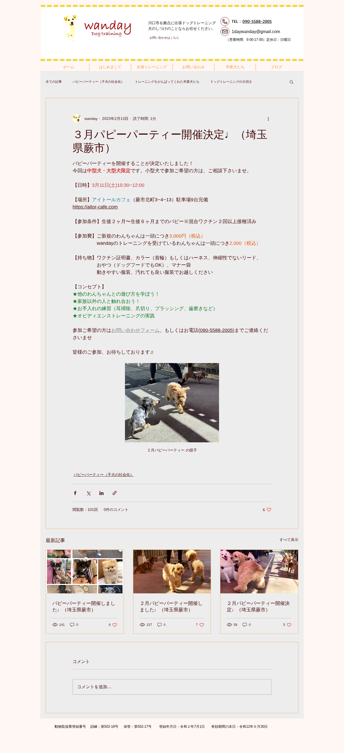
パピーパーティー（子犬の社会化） (98, 82)
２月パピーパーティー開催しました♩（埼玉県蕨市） (171, 606)
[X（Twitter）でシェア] (88, 493)
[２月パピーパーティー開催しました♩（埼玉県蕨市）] (172, 571)
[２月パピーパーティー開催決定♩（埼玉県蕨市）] (259, 571)
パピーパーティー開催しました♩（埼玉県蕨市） (83, 606)
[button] (291, 82)
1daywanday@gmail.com (256, 31)
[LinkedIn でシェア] (101, 493)
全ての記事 (54, 82)
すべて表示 (289, 539)
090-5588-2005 (257, 21)
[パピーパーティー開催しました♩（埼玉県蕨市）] (85, 571)
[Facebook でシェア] (75, 493)
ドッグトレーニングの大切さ (231, 82)
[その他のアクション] (268, 118)
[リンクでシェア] (114, 493)
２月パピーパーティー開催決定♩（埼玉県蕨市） (258, 606)
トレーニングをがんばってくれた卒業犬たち (167, 82)
